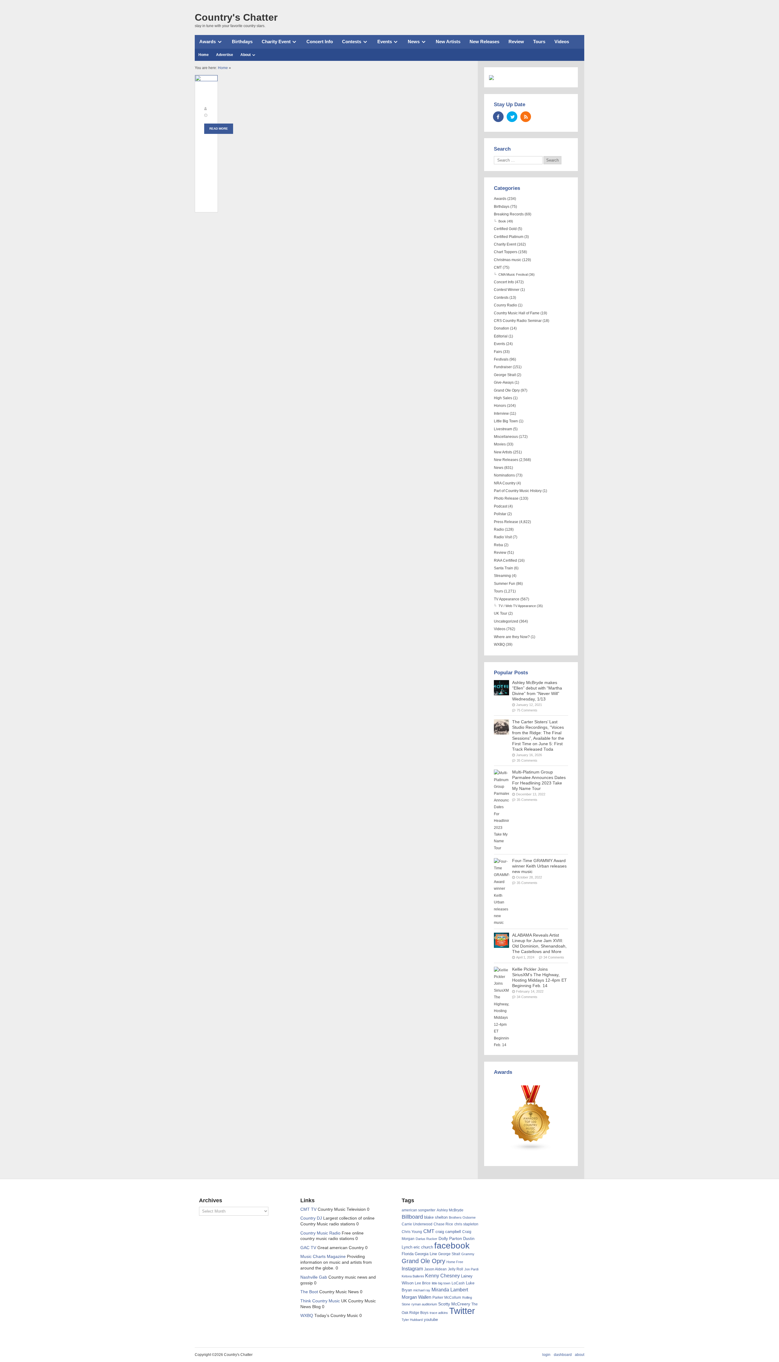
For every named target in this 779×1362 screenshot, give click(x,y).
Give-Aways (504, 382)
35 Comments (527, 760)
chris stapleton (466, 1224)
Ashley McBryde (450, 1210)
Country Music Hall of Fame (517, 313)
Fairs (498, 352)
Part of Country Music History (518, 491)
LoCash (458, 1283)
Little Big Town (506, 421)
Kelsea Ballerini (413, 1276)
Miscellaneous (506, 437)
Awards (207, 41)
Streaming (502, 576)
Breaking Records (509, 214)
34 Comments (553, 957)
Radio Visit (503, 537)
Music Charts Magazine (323, 1256)
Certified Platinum (508, 237)
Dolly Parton (450, 1238)
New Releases (484, 41)
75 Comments (527, 710)
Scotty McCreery (454, 1304)
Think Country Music (320, 1301)
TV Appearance (506, 599)
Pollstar (500, 514)
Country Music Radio (320, 1233)
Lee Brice (423, 1283)
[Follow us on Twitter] (512, 116)
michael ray (421, 1290)
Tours (539, 41)
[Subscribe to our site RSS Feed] (525, 116)
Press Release (506, 522)
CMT (498, 267)
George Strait (505, 375)
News (414, 41)
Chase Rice (443, 1224)
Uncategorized (506, 621)
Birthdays (242, 41)
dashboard (563, 1355)
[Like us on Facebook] (498, 116)
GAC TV (308, 1247)
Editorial (501, 336)
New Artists (448, 41)
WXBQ (499, 644)
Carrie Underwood (417, 1224)
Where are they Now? (512, 637)
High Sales (503, 398)
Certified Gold (505, 229)
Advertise (224, 55)
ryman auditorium (424, 1304)
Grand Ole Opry (507, 390)
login (546, 1355)
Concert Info (319, 41)
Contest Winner (506, 290)
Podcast (500, 506)
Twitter (462, 1311)
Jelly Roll (455, 1269)
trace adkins (439, 1313)
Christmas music (507, 260)
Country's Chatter (236, 17)
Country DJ (311, 1218)
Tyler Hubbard (412, 1320)
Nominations (504, 475)
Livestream (503, 429)
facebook (452, 1245)
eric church (423, 1247)
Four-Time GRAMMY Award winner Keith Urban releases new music (539, 866)
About (245, 55)
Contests (351, 41)
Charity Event (276, 41)
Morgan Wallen (416, 1297)
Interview (501, 413)
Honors (500, 405)
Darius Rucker (426, 1239)
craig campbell (448, 1232)
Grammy (467, 1254)
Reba (498, 545)
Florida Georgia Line (419, 1254)
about (579, 1355)
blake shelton (436, 1217)
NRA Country (504, 483)
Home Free (454, 1262)
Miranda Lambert (449, 1289)
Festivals (501, 359)
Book (502, 221)
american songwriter (418, 1210)
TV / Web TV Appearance (517, 606)
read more (218, 128)
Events (384, 41)
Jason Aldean (435, 1269)
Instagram (412, 1268)
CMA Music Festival (513, 274)
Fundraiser (503, 367)
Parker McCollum (446, 1297)
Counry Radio (505, 305)
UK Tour (500, 613)
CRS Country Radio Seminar (518, 321)
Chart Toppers (505, 252)
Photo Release (506, 498)
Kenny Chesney (442, 1275)
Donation (501, 328)
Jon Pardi (471, 1269)
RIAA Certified (505, 560)
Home (203, 55)
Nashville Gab (313, 1277)
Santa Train (503, 568)
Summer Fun (504, 583)
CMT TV (308, 1209)
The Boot (309, 1292)
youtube (431, 1319)
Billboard (412, 1217)
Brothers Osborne (462, 1217)
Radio (499, 529)
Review (516, 41)
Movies (500, 444)
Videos (561, 41)
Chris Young (412, 1232)
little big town (441, 1283)
